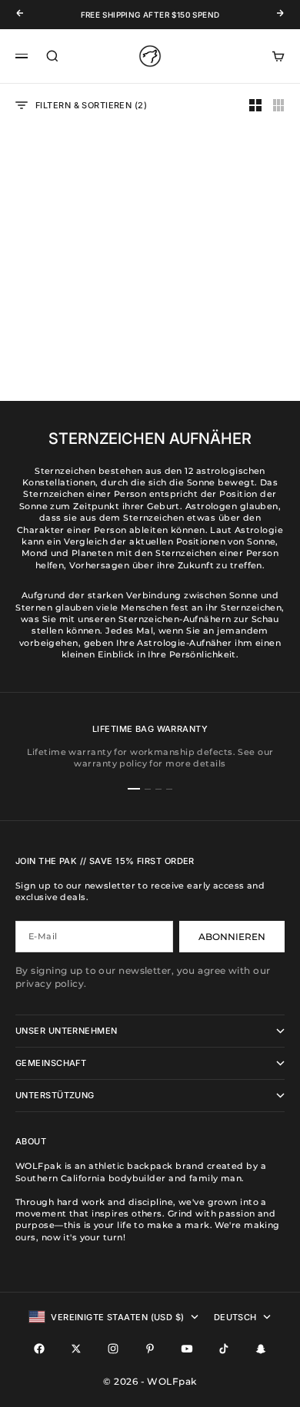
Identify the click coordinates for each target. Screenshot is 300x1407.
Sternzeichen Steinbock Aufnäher (74, 297)
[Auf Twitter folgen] (76, 1348)
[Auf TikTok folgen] (224, 1348)
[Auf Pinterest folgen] (150, 1348)
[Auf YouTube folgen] (187, 1348)
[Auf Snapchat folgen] (261, 1348)
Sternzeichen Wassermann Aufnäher (225, 297)
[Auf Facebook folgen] (39, 1348)
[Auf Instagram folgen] (113, 1348)
